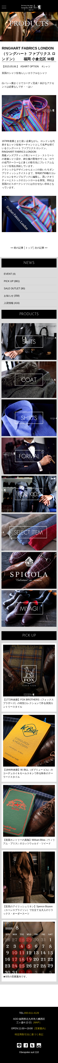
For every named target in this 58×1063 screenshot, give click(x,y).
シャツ (46, 66)
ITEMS (29, 532)
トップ (29, 248)
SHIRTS (29, 417)
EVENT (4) (9, 274)
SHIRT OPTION (30, 66)
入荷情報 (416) (11, 303)
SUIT (29, 341)
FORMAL (29, 456)
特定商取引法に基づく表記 (29, 1034)
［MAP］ (37, 1022)
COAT (29, 379)
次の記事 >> (41, 248)
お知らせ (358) (11, 296)
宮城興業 (29, 608)
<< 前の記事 (17, 248)
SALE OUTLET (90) (14, 288)
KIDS (29, 494)
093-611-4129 (31, 1013)
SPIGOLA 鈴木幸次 (29, 570)
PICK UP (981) (12, 281)
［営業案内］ (40, 1028)
